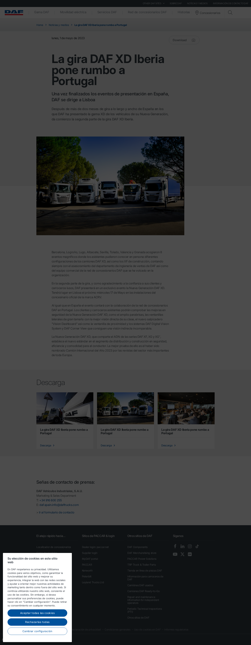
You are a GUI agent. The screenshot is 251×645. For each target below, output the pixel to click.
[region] (37, 597)
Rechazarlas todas (37, 622)
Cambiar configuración (37, 631)
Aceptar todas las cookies (37, 612)
